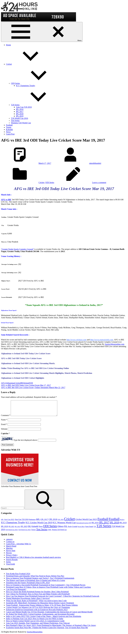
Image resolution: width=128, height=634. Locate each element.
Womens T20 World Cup (21, 123)
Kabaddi (9, 129)
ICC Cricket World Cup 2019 (39, 522)
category (9, 539)
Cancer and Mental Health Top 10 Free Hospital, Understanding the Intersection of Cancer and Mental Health (49, 612)
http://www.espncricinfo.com (101, 340)
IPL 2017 (19, 111)
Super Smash (89, 526)
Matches (9, 548)
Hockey (122, 519)
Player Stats (10, 550)
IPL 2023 (24, 526)
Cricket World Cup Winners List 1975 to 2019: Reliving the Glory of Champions (38, 607)
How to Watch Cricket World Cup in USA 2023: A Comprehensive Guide (35, 621)
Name (4, 420)
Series (8, 562)
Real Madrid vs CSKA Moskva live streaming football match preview (33, 557)
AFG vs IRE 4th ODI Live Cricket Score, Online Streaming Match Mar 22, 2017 (33, 387)
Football (9, 125)
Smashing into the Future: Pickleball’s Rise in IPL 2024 (28, 583)
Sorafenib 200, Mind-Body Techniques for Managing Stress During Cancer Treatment (40, 603)
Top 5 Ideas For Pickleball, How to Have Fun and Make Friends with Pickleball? (38, 594)
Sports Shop (81, 526)
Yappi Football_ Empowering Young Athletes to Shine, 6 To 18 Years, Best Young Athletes (42, 605)
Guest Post (10, 134)
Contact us (10, 541)
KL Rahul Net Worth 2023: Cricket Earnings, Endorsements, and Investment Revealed (40, 614)
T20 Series (15, 105)
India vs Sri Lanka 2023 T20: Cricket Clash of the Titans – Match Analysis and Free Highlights (43, 616)
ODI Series (15, 83)
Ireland (26, 383)
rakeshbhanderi (95, 163)
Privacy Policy (12, 555)
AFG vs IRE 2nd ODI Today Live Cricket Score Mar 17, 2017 (26, 385)
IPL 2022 (17, 526)
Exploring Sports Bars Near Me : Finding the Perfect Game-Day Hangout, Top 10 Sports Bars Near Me (47, 628)
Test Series (15, 120)
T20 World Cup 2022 (24, 529)
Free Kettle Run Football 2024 (18, 574)
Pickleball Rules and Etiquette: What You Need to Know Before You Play (35, 576)
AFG (3, 383)
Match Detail (11, 546)
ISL (29, 526)
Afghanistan (10, 383)
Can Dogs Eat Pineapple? (16, 589)
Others (61, 526)
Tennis (8, 127)
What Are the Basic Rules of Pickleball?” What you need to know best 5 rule (36, 601)
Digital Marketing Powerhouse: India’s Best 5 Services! (28, 598)
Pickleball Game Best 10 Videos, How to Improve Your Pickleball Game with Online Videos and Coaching (48, 587)
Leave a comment (99, 182)
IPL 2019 (19, 116)
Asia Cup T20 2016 (24, 107)
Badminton (32, 519)
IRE (22, 383)
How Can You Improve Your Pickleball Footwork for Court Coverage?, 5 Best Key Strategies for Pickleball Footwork (52, 596)
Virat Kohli (10, 564)
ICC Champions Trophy (25, 86)
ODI (31, 383)
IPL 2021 (11, 526)
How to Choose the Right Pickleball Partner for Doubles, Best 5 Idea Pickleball (37, 592)
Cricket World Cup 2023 (86, 519)
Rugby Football (72, 526)
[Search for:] (13, 508)
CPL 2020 (61, 519)
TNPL (49, 529)
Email (4, 424)
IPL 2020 (4, 526)
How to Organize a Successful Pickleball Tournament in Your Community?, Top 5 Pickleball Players (45, 585)
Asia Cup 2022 (9, 519)
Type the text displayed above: (26, 440)
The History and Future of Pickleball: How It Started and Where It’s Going (35, 580)
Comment (5, 415)
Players (9, 553)
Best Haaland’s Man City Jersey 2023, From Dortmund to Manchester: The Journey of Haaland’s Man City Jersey (51, 625)
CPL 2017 (44, 519)
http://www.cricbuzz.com (76, 340)
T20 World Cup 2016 (19, 118)
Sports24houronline (34, 632)
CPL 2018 (53, 519)
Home (8, 45)
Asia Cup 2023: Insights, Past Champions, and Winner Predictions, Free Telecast (38, 623)
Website (4, 429)
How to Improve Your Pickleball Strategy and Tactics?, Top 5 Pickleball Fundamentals (40, 578)
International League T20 (83, 523)
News (8, 132)
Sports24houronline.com (114, 344)
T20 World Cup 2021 (12, 529)
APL (2, 519)
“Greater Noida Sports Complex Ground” (17, 249)
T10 (95, 526)
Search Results (12, 559)
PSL (66, 526)
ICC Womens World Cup (64, 522)
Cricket (9, 64)
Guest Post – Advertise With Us (18, 544)
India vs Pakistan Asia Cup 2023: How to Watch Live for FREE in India (34, 619)
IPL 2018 (19, 114)
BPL (38, 519)
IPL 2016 (19, 109)
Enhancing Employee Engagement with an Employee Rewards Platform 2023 (37, 610)
